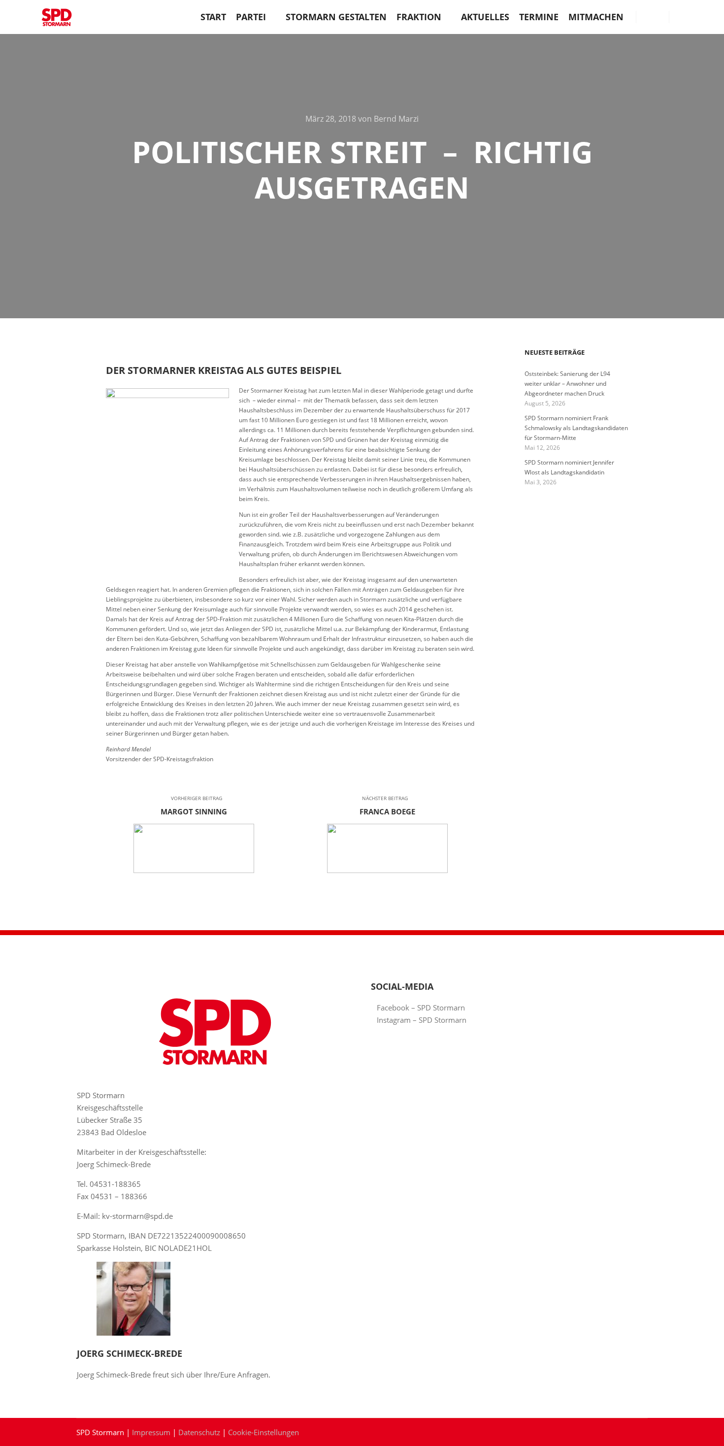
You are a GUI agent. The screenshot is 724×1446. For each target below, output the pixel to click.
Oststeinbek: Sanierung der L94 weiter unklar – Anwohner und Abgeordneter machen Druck (567, 384)
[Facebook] (683, 16)
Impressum (151, 1432)
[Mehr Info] (652, 16)
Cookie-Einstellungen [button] (263, 1432)
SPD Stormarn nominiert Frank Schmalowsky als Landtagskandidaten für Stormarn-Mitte (576, 428)
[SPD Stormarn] (57, 17)
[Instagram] (697, 16)
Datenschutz (199, 1432)
